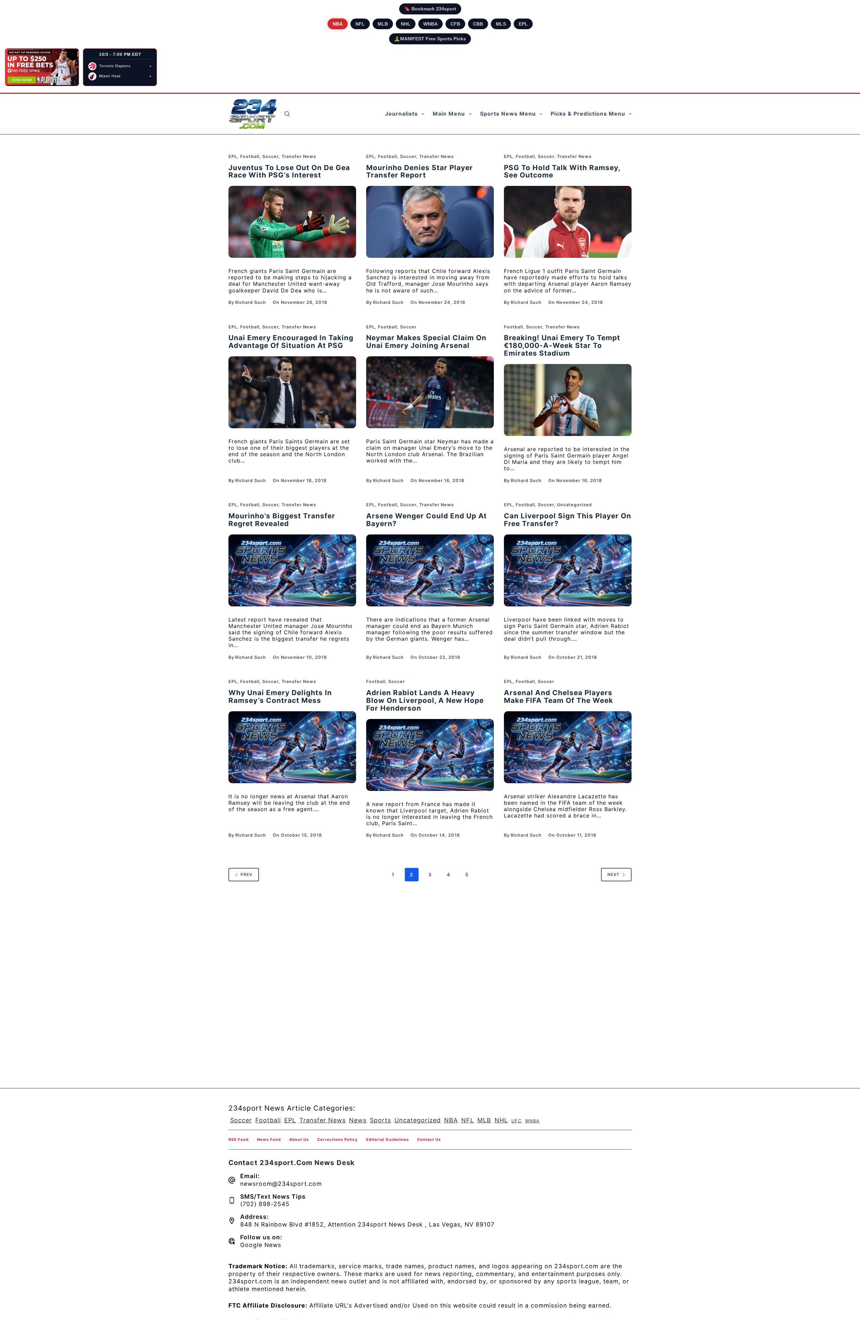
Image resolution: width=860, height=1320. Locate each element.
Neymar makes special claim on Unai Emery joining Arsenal (426, 341)
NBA (338, 24)
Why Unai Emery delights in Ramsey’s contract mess (280, 696)
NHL (406, 24)
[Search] (287, 113)
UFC (516, 1120)
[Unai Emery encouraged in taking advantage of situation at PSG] (292, 392)
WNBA (430, 24)
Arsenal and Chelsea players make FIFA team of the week (558, 696)
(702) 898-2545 (265, 1203)
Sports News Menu (508, 113)
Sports (380, 1120)
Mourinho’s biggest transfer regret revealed (281, 520)
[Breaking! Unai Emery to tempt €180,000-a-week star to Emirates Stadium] (568, 400)
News (358, 1120)
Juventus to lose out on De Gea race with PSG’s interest (289, 171)
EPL (523, 24)
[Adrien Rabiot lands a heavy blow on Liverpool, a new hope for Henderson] (430, 755)
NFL (360, 24)
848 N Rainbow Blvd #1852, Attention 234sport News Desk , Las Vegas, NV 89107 (367, 1224)
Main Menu (449, 113)
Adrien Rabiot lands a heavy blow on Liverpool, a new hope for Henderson (425, 700)
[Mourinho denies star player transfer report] (430, 222)
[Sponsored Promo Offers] (42, 67)
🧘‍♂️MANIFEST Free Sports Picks (430, 38)
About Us (299, 1139)
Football (249, 156)
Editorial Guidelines (387, 1139)
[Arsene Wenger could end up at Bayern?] (430, 570)
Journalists (401, 113)
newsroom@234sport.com (281, 1183)
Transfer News (299, 156)
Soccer (270, 156)
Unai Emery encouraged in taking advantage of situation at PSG (290, 341)
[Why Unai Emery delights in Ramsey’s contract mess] (292, 747)
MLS (501, 24)
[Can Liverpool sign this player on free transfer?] (568, 570)
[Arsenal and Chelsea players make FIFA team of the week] (568, 747)
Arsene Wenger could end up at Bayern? (426, 520)
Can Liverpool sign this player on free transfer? (567, 520)
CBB (478, 24)
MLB (383, 24)
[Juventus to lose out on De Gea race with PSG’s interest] (292, 222)
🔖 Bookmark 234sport (430, 8)
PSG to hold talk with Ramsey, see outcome (562, 171)
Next (613, 874)
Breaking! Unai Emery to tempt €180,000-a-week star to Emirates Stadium (562, 345)
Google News (260, 1244)
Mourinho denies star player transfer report (419, 171)
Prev (247, 874)
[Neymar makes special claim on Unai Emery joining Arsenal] (430, 392)
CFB (455, 24)
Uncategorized (574, 504)
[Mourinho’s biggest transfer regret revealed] (292, 570)
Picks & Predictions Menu (588, 113)
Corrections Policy (337, 1139)
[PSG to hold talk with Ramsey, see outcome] (568, 222)
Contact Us (429, 1139)
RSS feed (238, 1139)
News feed (269, 1139)
